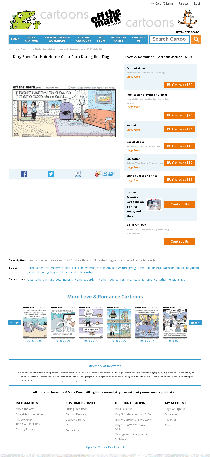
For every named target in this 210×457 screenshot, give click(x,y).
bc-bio (39, 372)
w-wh (45, 380)
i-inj (189, 372)
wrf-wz (56, 380)
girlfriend (33, 272)
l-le (23, 376)
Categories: (17, 279)
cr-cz (100, 372)
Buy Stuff (101, 39)
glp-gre (159, 372)
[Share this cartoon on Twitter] (51, 174)
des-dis (110, 372)
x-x (60, 380)
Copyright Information (29, 414)
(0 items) (163, 3)
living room (136, 268)
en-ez (131, 372)
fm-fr (144, 372)
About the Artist (118, 39)
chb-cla (75, 372)
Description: (17, 260)
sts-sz (183, 376)
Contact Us (138, 39)
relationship (153, 268)
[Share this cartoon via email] (78, 174)
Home (15, 39)
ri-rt (135, 376)
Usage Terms (133, 76)
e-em (127, 372)
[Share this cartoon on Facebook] (24, 174)
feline (31, 268)
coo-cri (95, 372)
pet (74, 268)
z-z (66, 380)
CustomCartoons (83, 39)
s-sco (144, 376)
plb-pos (105, 376)
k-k (20, 376)
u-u (38, 380)
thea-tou (21, 380)
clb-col (82, 372)
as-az (30, 372)
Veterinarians (64, 279)
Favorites (171, 419)
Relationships (45, 49)
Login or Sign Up (175, 409)
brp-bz (58, 372)
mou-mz (60, 376)
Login (197, 3)
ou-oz (81, 376)
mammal (57, 268)
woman (90, 268)
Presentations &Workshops (57, 39)
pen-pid (92, 376)
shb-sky (157, 376)
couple (180, 268)
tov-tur (28, 380)
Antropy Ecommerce (28, 429)
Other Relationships (172, 279)
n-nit (66, 376)
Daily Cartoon (31, 39)
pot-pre (112, 376)
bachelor (168, 268)
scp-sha (150, 376)
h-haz (170, 372)
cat (47, 268)
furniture (122, 268)
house (110, 268)
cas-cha (68, 372)
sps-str (177, 376)
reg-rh (130, 376)
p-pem (86, 376)
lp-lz (32, 376)
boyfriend (192, 268)
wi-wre (50, 380)
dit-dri (116, 372)
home (101, 268)
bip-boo (45, 372)
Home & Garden (85, 279)
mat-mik (45, 376)
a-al (20, 372)
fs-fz (149, 372)
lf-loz (27, 376)
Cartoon (26, 49)
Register (184, 3)
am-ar (24, 372)
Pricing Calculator (76, 409)
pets (67, 268)
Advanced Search (188, 32)
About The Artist (25, 409)
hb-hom (177, 372)
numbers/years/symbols (78, 380)
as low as (179, 84)
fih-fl (140, 372)
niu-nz (72, 376)
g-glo (154, 372)
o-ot (77, 376)
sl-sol (163, 376)
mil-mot (52, 376)
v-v (41, 380)
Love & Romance (70, 49)
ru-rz (139, 376)
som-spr (170, 376)
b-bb (35, 372)
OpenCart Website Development (105, 447)
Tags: (13, 268)
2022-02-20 (94, 49)
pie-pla (99, 376)
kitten (40, 268)
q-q (121, 376)
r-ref (125, 376)
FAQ (68, 425)
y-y (63, 380)
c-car (63, 372)
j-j (18, 376)
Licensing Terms (76, 419)
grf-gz (165, 372)
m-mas (37, 376)
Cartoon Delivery (76, 414)
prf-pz (117, 376)
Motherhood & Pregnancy (115, 279)
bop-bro (51, 372)
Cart (167, 425)
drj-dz (122, 372)
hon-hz (184, 372)
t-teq (188, 376)
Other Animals (44, 279)
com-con (88, 372)
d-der (104, 372)
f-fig (136, 372)
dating (45, 272)
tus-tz (34, 380)
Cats (30, 279)
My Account (172, 414)
